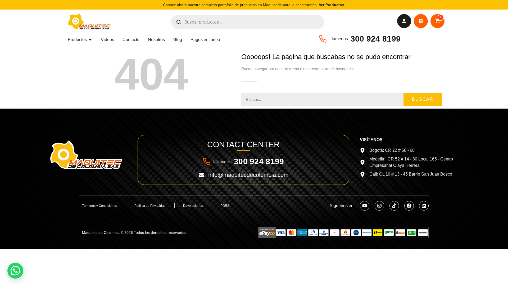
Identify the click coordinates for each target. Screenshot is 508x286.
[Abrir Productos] (90, 40)
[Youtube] (364, 206)
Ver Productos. (332, 5)
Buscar (422, 99)
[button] (15, 271)
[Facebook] (409, 206)
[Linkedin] (424, 206)
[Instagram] (379, 206)
